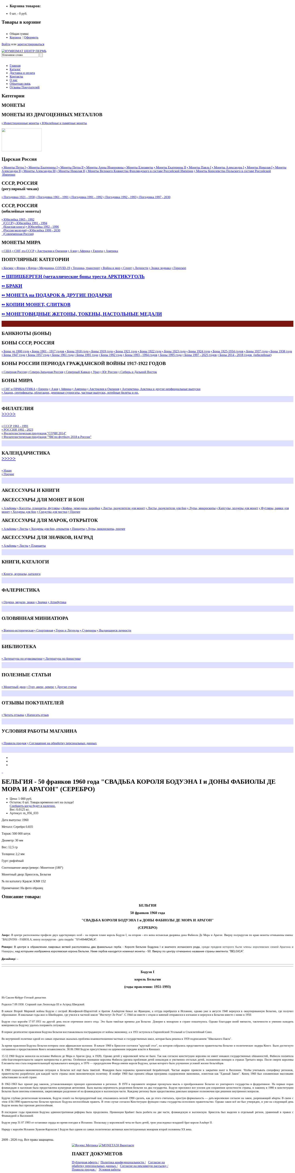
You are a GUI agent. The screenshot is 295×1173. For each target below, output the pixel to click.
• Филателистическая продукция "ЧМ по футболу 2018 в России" (47, 437)
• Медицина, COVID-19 (53, 268)
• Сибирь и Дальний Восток (137, 372)
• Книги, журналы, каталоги (21, 574)
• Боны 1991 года (86, 355)
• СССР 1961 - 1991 (15, 426)
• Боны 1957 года (37, 355)
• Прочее (74, 511)
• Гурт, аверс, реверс (40, 687)
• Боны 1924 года (198, 351)
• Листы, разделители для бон (166, 508)
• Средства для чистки (52, 511)
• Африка (83, 251)
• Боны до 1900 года (15, 351)
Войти (6, 44)
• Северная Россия (14, 372)
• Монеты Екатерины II (170, 167)
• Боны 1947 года (13, 355)
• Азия (72, 251)
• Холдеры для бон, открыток (49, 529)
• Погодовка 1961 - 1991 (52, 197)
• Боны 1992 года (110, 355)
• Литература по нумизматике (22, 658)
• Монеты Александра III (38, 171)
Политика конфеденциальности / (123, 1162)
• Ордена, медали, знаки (18, 602)
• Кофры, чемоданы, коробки (80, 508)
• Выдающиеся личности (114, 630)
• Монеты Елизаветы (138, 167)
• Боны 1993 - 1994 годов (140, 355)
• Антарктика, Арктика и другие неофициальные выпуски (160, 389)
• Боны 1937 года (256, 351)
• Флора (19, 268)
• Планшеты (37, 545)
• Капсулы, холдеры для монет (237, 508)
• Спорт (126, 268)
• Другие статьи (66, 687)
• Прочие (8, 474)
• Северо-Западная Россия (45, 372)
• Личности (140, 268)
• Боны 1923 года (174, 351)
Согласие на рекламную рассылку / (144, 1166)
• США (6, 251)
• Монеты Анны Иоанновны (104, 167)
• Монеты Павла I (199, 167)
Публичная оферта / (85, 1162)
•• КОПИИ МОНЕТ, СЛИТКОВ (36, 304)
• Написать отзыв (37, 715)
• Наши (7, 470)
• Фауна (31, 268)
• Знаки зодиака (160, 268)
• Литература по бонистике (62, 658)
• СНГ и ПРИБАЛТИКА (19, 389)
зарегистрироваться (30, 44)
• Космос (8, 268)
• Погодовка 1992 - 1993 (119, 197)
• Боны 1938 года (280, 351)
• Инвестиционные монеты (20, 123)
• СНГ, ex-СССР (23, 251)
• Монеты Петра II (70, 167)
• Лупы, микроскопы (201, 508)
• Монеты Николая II (70, 171)
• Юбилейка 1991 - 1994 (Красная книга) (24, 224)
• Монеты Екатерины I (42, 167)
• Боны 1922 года (149, 351)
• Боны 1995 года (170, 355)
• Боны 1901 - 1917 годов (47, 351)
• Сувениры (88, 630)
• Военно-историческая (18, 630)
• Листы (22, 529)
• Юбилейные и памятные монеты (63, 123)
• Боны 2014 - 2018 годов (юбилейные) (245, 355)
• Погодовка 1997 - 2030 (153, 197)
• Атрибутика (57, 602)
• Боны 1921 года (125, 351)
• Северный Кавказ (77, 372)
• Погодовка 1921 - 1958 (18, 197)
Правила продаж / (84, 1169)
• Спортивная (43, 630)
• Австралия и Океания (51, 251)
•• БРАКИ (12, 285)
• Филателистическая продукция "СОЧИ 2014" (34, 433)
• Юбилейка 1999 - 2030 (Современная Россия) (31, 232)
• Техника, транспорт (85, 268)
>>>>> (9, 414)
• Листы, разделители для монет (123, 508)
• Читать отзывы (13, 715)
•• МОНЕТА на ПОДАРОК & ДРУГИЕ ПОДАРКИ (57, 295)
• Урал (95, 372)
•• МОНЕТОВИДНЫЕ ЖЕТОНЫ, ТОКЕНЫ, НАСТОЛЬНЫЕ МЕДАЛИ (82, 314)
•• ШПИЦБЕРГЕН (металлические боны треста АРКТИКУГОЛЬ (73, 276)
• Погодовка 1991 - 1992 (86, 197)
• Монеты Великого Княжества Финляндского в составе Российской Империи (139, 171)
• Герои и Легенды (66, 630)
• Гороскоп (179, 268)
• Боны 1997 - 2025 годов (199, 355)
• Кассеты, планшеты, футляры (38, 508)
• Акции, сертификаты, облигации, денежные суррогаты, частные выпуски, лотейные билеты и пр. (70, 392)
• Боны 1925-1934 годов (227, 351)
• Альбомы (9, 508)
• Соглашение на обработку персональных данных (62, 743)
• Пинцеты (77, 529)
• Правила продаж (14, 743)
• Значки (41, 602)
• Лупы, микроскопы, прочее (105, 529)
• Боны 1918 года (76, 351)
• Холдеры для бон (23, 511)
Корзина (15, 37)
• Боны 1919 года (101, 351)
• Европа (97, 251)
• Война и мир (110, 268)
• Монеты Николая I (258, 167)
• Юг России (109, 372)
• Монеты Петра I (14, 167)
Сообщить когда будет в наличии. (33, 806)
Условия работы (110, 1169)
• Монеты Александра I (228, 167)
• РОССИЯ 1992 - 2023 (17, 429)
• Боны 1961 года (62, 355)
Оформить (31, 37)
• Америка (111, 251)
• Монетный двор (14, 687)
